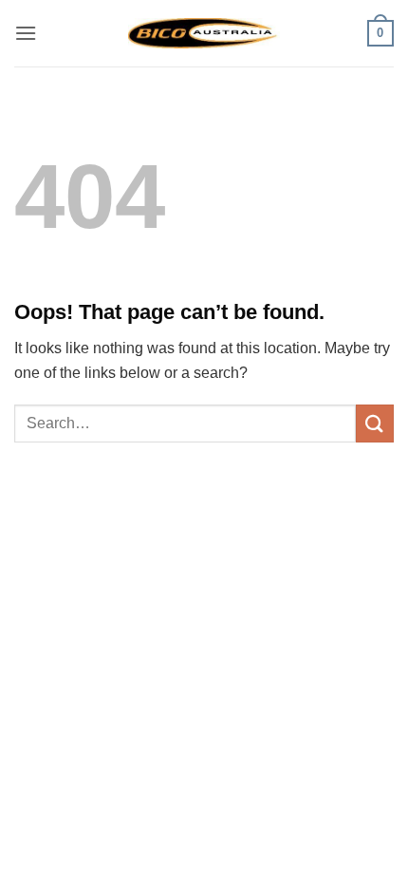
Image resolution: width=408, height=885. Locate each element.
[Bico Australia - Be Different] (204, 32)
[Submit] (375, 423)
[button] (25, 32)
